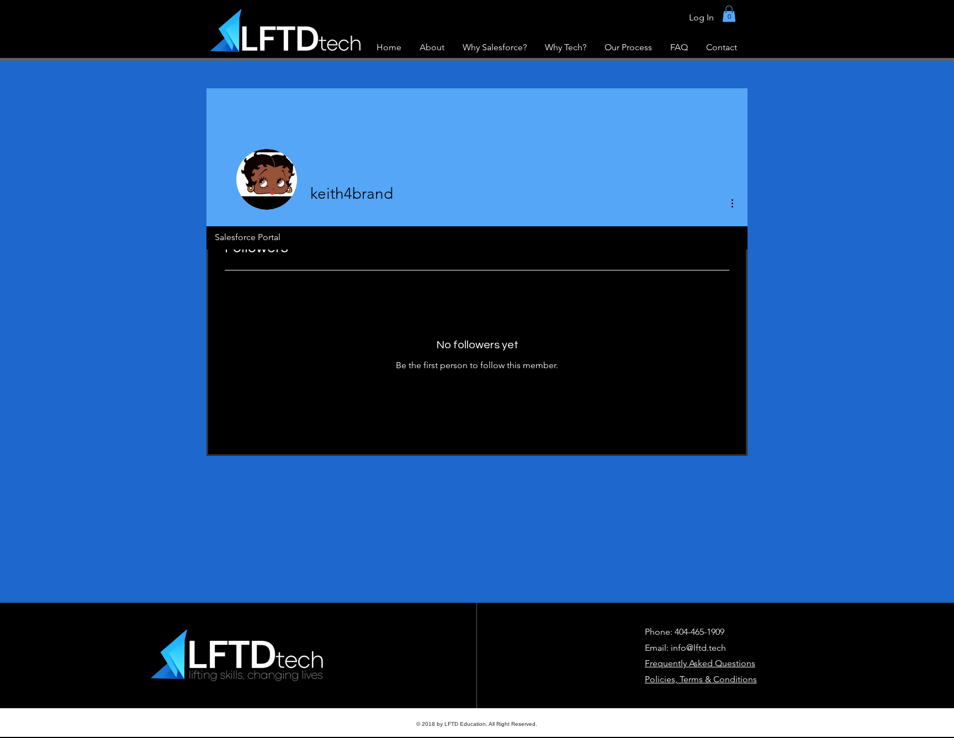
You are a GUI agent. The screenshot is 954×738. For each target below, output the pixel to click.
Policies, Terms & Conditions (701, 679)
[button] (729, 14)
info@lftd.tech (698, 648)
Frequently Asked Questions (700, 663)
